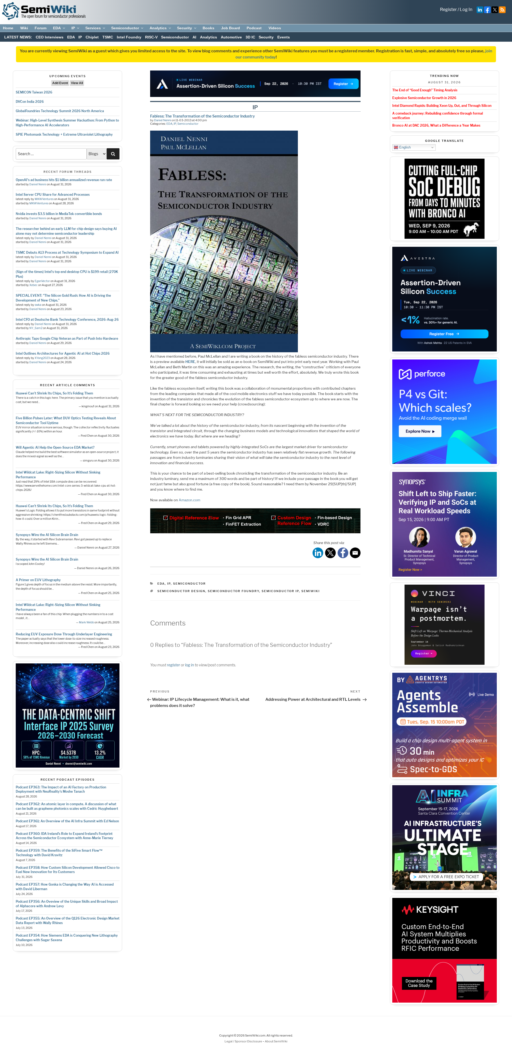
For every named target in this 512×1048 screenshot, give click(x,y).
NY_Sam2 (35, 328)
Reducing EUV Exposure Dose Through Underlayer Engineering (64, 634)
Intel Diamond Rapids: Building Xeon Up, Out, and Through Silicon (441, 106)
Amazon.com (189, 500)
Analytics (158, 28)
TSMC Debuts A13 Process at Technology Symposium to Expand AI (67, 253)
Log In (466, 9)
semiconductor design (181, 591)
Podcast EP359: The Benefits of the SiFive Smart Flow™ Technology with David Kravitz (59, 852)
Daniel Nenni (37, 184)
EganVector (42, 281)
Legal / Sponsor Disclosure (244, 1041)
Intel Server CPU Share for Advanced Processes (53, 195)
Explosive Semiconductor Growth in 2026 (424, 98)
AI (194, 37)
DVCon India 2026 (30, 102)
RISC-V (151, 37)
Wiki (24, 28)
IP (73, 28)
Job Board (230, 28)
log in (189, 665)
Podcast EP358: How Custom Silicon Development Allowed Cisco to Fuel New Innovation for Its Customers (67, 870)
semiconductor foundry (233, 591)
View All (77, 83)
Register (448, 9)
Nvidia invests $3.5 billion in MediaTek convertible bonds (59, 214)
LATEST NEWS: (18, 37)
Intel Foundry (129, 37)
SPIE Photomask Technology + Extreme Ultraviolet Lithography (64, 134)
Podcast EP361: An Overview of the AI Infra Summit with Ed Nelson (67, 821)
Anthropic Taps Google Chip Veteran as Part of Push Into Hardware (67, 339)
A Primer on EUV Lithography (38, 580)
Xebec (33, 285)
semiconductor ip (280, 591)
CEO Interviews (49, 37)
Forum (40, 28)
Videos (275, 28)
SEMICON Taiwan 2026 (34, 92)
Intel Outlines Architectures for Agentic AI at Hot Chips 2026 (63, 353)
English (404, 147)
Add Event (60, 83)
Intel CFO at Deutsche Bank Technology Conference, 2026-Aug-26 (67, 320)
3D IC (250, 37)
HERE (190, 361)
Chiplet (92, 37)
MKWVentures (44, 199)
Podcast (254, 28)
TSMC (107, 37)
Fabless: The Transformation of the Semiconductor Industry (202, 116)
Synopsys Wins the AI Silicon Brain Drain (47, 535)
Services (93, 28)
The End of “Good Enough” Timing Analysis (424, 90)
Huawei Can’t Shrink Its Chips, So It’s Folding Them (54, 393)
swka (38, 305)
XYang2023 (42, 358)
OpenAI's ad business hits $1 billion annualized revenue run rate (64, 180)
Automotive (231, 37)
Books (208, 28)
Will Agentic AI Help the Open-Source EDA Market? (55, 447)
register (173, 665)
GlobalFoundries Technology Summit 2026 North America (60, 111)
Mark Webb (86, 622)
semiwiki (310, 591)
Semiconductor (125, 28)
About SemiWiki (276, 1041)
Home (8, 28)
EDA (57, 28)
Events (283, 37)
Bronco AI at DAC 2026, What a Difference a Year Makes (436, 125)
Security (184, 28)
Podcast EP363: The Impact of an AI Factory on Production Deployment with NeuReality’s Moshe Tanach (61, 789)
